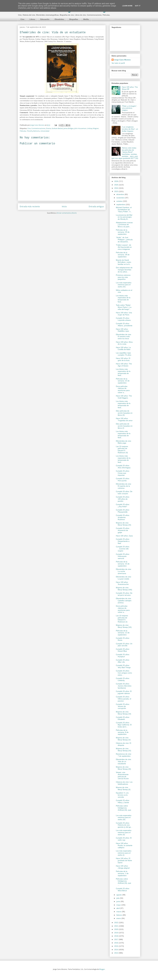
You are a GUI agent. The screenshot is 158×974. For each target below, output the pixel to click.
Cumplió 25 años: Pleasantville (123, 511)
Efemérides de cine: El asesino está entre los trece (123, 336)
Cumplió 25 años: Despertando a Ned (123, 541)
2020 (116, 929)
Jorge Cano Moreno (122, 60)
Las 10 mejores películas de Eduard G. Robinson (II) (122, 449)
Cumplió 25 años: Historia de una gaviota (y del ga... (124, 825)
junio (118, 901)
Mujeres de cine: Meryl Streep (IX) (123, 524)
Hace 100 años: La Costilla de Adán (123, 348)
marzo (119, 912)
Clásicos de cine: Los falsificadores (124, 783)
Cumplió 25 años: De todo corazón (124, 492)
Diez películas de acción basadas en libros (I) (124, 426)
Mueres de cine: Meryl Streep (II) (123, 788)
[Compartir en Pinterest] (69, 125)
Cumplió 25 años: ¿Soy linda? (123, 505)
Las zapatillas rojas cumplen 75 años (123, 354)
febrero (119, 915)
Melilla (86, 19)
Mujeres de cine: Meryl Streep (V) (123, 739)
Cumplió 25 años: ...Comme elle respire (123, 549)
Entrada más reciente (30, 206)
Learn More (127, 6)
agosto (119, 895)
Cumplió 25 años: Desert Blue (123, 650)
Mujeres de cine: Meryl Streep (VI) (123, 713)
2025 (116, 185)
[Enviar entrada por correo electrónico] (55, 125)
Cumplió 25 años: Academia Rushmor (123, 517)
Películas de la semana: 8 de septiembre (122, 732)
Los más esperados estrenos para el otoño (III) (123, 817)
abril (118, 908)
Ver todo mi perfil (118, 63)
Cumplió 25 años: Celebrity (123, 679)
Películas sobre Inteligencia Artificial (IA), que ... (123, 809)
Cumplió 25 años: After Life (123, 661)
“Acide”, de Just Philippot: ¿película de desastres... (124, 239)
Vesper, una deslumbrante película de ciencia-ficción (122, 775)
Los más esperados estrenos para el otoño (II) (123, 832)
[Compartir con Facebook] (67, 125)
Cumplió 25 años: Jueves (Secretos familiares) (123, 686)
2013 (116, 953)
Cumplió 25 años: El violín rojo (124, 839)
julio (118, 898)
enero (118, 918)
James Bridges (68, 128)
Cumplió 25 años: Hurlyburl (123, 655)
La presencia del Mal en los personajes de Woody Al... (124, 217)
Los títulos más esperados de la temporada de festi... (123, 299)
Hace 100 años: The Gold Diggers (124, 397)
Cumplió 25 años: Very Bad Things (123, 666)
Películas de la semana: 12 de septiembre (122, 633)
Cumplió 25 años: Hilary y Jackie (123, 801)
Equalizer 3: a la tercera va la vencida (122, 795)
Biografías (73, 19)
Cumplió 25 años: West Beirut (123, 889)
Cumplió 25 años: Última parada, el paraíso (123, 699)
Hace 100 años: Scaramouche (122, 583)
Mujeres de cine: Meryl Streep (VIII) (124, 589)
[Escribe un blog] (62, 125)
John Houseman (80, 128)
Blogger (102, 969)
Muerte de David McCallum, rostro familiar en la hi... (123, 262)
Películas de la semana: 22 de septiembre (122, 381)
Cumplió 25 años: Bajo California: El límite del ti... (124, 725)
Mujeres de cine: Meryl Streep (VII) (124, 626)
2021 (116, 926)
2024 (116, 188)
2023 (116, 191)
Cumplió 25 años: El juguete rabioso (124, 692)
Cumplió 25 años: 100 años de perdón (123, 499)
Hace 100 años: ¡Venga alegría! (123, 867)
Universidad (44, 131)
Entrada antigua (96, 206)
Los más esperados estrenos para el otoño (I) (123, 853)
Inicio (64, 206)
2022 (116, 923)
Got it (137, 6)
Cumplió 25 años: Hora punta (123, 479)
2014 (116, 950)
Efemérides (59, 19)
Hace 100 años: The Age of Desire (124, 365)
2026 (116, 181)
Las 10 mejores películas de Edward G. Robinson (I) (122, 619)
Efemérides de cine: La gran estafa (123, 578)
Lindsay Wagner (93, 128)
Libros (32, 19)
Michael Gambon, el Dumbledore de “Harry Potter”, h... (124, 209)
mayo (118, 905)
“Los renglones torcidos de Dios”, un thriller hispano (130, 129)
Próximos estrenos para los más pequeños (123, 277)
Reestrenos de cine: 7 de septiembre (124, 755)
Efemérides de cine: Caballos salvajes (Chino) (123, 600)
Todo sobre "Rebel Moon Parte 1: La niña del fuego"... (123, 307)
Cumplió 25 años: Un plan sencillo (124, 645)
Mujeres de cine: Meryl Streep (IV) (123, 750)
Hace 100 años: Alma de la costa (124, 343)
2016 (116, 943)
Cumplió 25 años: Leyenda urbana (123, 319)
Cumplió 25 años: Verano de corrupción (123, 706)
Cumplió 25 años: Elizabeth (123, 718)
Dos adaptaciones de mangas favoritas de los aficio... (124, 270)
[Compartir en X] (64, 125)
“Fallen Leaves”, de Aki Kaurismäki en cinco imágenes (124, 247)
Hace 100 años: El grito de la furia (123, 359)
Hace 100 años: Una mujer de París (124, 314)
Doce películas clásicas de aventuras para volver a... (123, 389)
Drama (48, 128)
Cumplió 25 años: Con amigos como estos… (124, 673)
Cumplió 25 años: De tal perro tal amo (124, 594)
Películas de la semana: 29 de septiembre (122, 232)
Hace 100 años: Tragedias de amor (124, 419)
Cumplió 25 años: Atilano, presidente (124, 324)
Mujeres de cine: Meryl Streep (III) (123, 768)
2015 (116, 946)
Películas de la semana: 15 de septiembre (122, 564)
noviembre (120, 198)
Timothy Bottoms (33, 131)
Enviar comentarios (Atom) (67, 213)
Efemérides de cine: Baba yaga (123, 442)
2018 (116, 936)
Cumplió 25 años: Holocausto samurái (123, 556)
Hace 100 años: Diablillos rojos (122, 330)
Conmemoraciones (38, 128)
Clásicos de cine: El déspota (123, 744)
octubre (119, 201)
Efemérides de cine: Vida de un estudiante (123, 761)
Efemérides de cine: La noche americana (123, 571)
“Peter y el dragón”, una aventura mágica (129, 108)
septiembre (121, 204)
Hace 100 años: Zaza (124, 536)
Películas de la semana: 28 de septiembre (122, 255)
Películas (23, 131)
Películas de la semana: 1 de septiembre (122, 873)
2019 (116, 933)
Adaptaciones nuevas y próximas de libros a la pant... (124, 225)
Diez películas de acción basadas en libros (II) (124, 413)
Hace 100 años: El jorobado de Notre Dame (124, 860)
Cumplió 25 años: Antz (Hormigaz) (123, 467)
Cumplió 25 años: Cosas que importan (123, 473)
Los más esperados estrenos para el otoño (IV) (123, 285)
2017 (116, 939)
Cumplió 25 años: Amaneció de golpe (123, 530)
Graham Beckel (57, 128)
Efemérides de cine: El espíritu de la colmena (123, 486)
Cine (22, 19)
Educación (44, 19)
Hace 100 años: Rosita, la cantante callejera (124, 845)
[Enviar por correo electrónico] (60, 125)
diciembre (120, 194)
